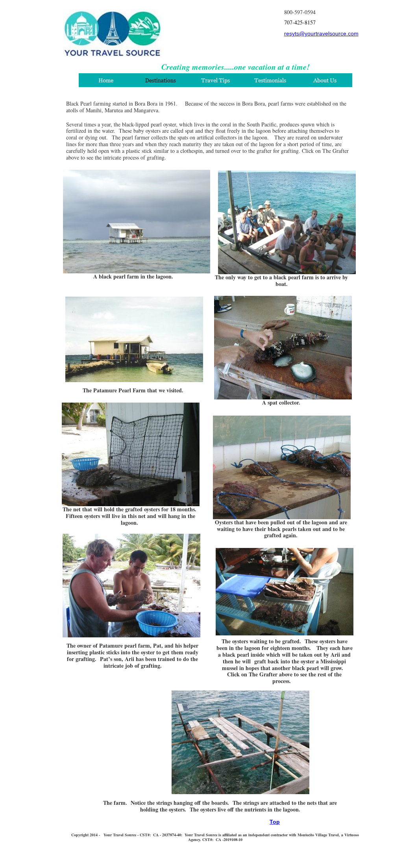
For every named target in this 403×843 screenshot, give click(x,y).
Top (275, 822)
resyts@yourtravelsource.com (321, 33)
